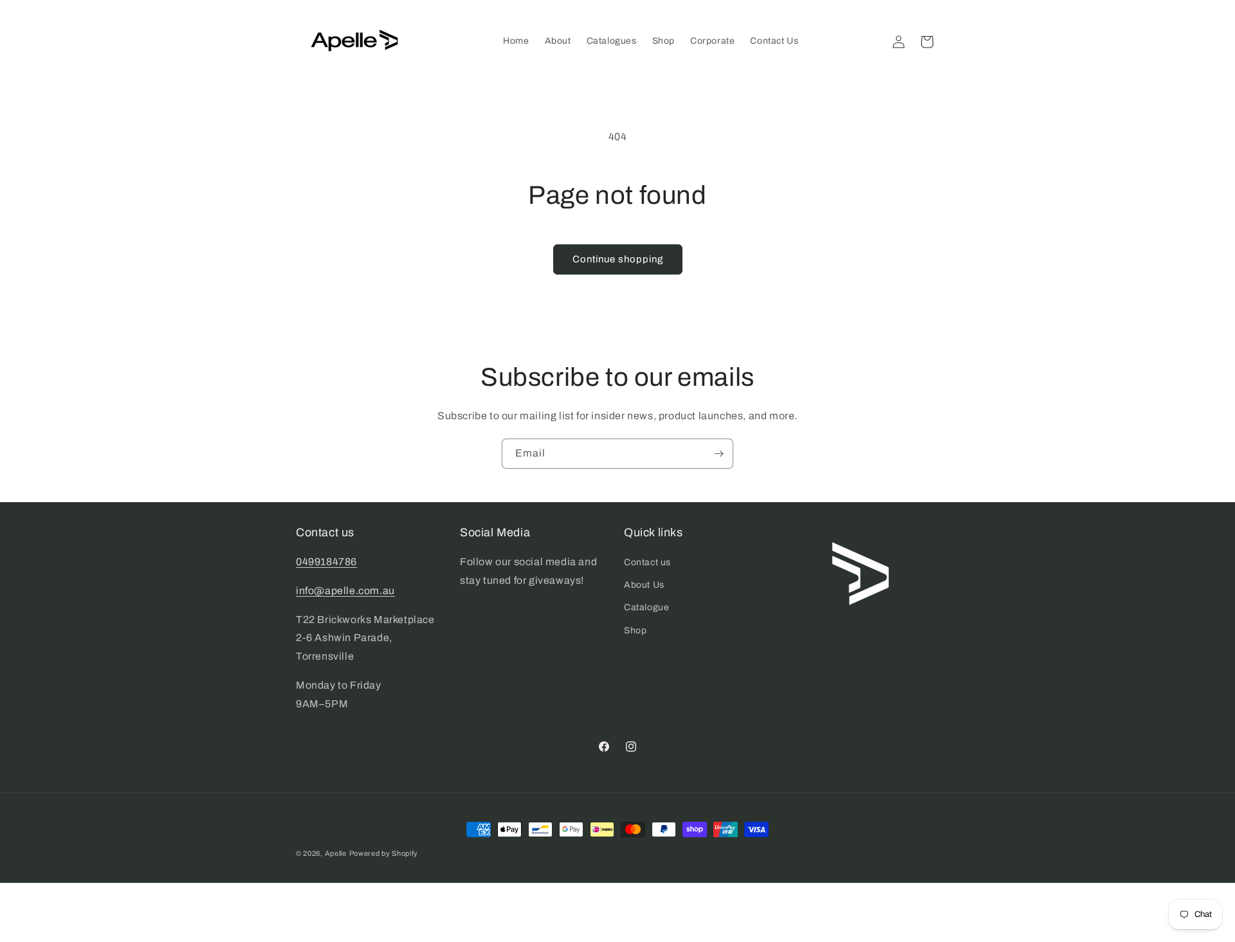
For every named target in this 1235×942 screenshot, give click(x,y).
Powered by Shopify (384, 853)
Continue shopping (617, 259)
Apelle (336, 853)
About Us (644, 585)
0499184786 (326, 561)
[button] (927, 42)
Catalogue (646, 607)
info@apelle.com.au (345, 590)
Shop (635, 630)
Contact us (647, 562)
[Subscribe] (718, 454)
